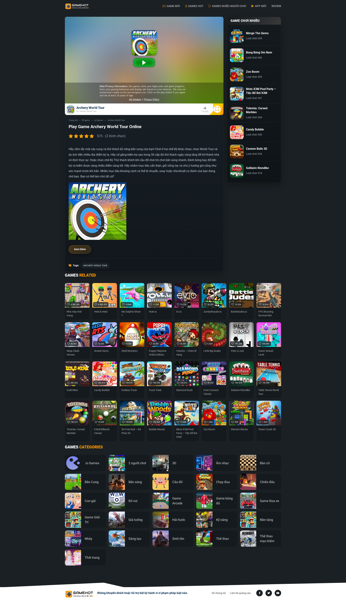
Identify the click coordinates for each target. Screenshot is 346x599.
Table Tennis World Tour (268, 392)
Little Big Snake (212, 350)
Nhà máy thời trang (74, 313)
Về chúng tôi (219, 593)
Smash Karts (101, 350)
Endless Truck (129, 390)
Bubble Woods (157, 429)
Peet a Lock (237, 350)
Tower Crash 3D (267, 429)
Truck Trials (155, 390)
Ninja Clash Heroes (73, 352)
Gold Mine (72, 390)
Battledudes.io (239, 311)
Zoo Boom (209, 429)
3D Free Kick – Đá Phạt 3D (131, 431)
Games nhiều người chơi (229, 6)
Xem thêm (80, 249)
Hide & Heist (101, 311)
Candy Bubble (102, 390)
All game (86, 120)
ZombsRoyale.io (212, 311)
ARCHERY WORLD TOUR (95, 265)
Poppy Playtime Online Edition (157, 352)
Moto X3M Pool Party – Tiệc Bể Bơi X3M (186, 433)
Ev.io (178, 311)
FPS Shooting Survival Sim (265, 313)
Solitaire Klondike (240, 390)
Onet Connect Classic (211, 392)
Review (276, 6)
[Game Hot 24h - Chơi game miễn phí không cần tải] (83, 6)
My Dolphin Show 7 (131, 313)
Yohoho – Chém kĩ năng (186, 352)
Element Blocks (239, 429)
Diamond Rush (184, 390)
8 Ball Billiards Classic (102, 431)
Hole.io (153, 311)
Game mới (173, 6)
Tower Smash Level (265, 352)
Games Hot (195, 6)
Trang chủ (73, 120)
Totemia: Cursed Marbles (76, 431)
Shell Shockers (129, 350)
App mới (260, 6)
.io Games (98, 120)
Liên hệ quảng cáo (240, 593)
